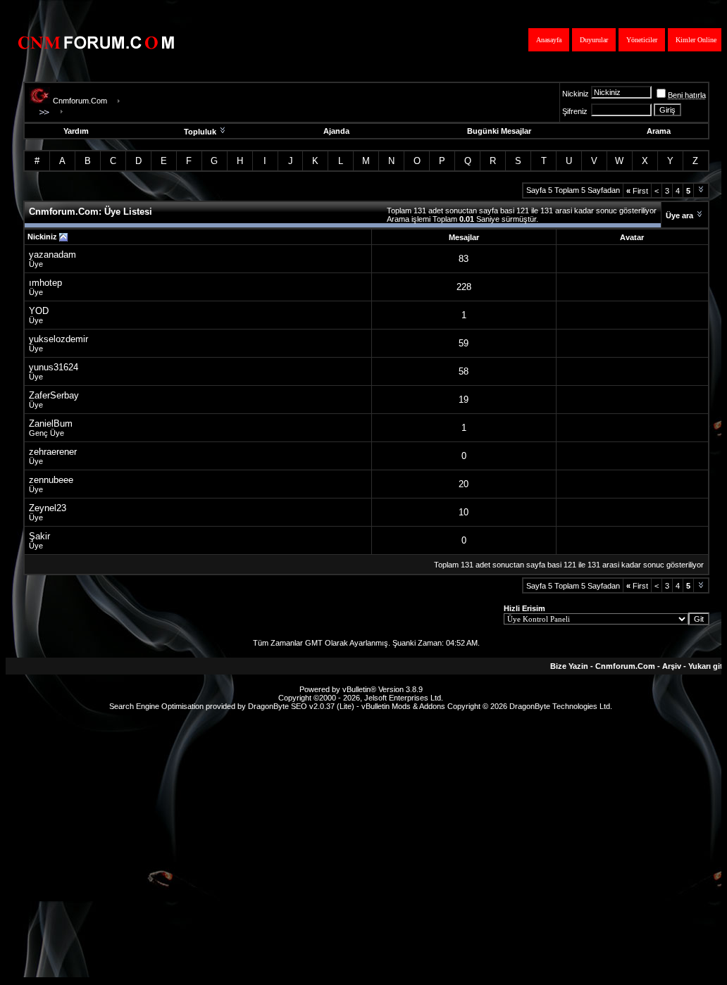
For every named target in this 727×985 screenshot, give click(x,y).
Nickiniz (575, 93)
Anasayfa (548, 40)
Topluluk (200, 131)
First (637, 191)
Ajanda (336, 131)
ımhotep (45, 282)
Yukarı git (705, 666)
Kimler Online (696, 40)
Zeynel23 (47, 508)
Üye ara (679, 215)
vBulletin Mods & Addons (403, 706)
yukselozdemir (58, 339)
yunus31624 (53, 367)
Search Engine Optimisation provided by (178, 706)
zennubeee (51, 480)
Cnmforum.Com (80, 100)
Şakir (39, 536)
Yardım (76, 131)
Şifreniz (575, 111)
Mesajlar (464, 237)
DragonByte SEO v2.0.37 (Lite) (301, 706)
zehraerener (53, 451)
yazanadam (52, 254)
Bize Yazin (569, 666)
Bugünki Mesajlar (499, 131)
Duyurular (594, 40)
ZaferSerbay (54, 395)
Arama (659, 131)
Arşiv (671, 666)
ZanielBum (51, 423)
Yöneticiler (641, 40)
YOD (39, 311)
